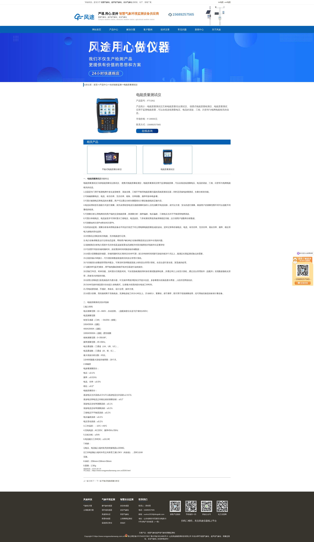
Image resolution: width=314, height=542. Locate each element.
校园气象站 (152, 533)
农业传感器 (124, 506)
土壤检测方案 (88, 510)
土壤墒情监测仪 (126, 519)
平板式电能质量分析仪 (110, 481)
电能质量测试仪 (130, 85)
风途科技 (87, 499)
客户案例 (148, 29)
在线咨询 (147, 130)
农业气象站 (124, 510)
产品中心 (113, 29)
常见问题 (182, 29)
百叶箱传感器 (107, 510)
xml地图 (227, 2)
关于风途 (216, 29)
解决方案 (130, 29)
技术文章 (165, 29)
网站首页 (96, 29)
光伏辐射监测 (116, 85)
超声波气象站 (161, 533)
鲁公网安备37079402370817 (139, 536)
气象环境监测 (108, 499)
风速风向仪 (106, 514)
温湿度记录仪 (107, 523)
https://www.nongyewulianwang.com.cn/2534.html (111, 470)
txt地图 (220, 2)
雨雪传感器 (106, 519)
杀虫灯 (122, 523)
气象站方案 (87, 506)
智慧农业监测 (126, 499)
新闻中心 (199, 29)
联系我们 (143, 499)
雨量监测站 (170, 533)
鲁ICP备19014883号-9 (159, 536)
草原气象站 (124, 514)
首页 (96, 85)
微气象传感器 (107, 506)
